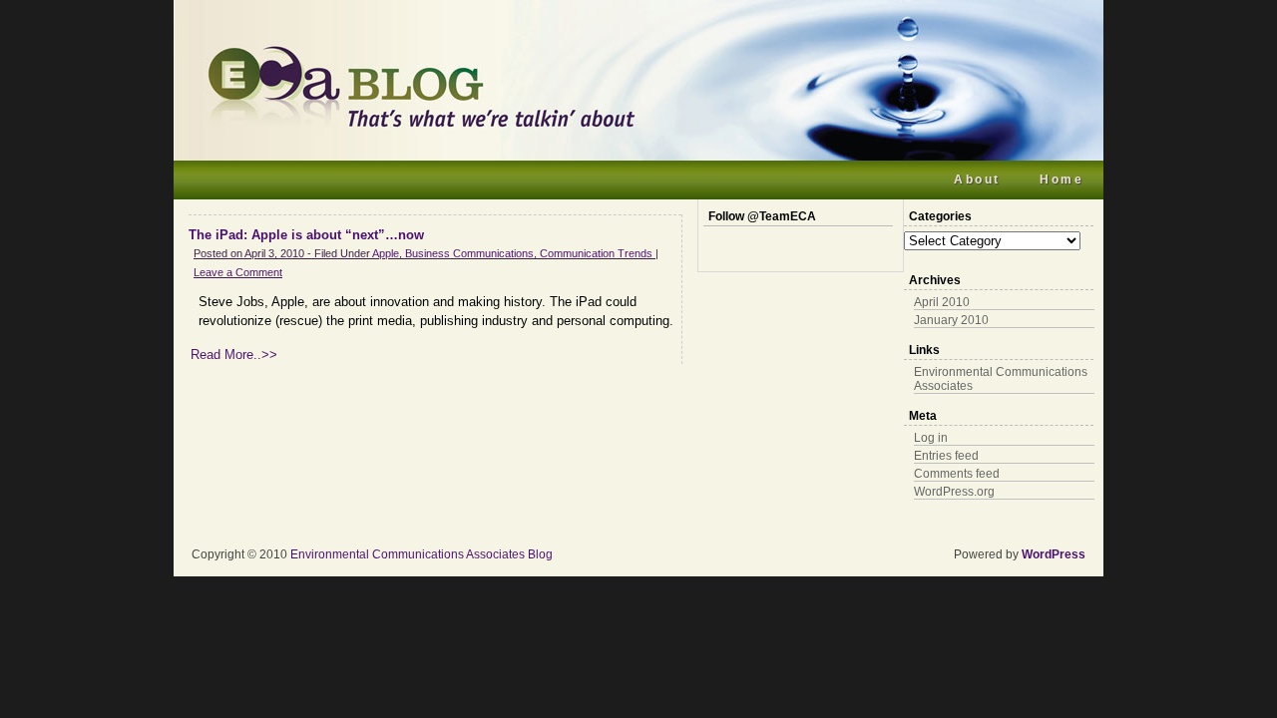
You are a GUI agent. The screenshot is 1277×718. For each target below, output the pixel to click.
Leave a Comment (238, 272)
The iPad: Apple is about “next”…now (306, 234)
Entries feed (946, 456)
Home (1061, 179)
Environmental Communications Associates (1000, 379)
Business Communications (469, 253)
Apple (385, 253)
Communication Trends (596, 253)
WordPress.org (954, 492)
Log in (931, 438)
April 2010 (942, 302)
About (977, 179)
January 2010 (951, 320)
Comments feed (957, 474)
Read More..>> (234, 354)
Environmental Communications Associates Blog (421, 554)
